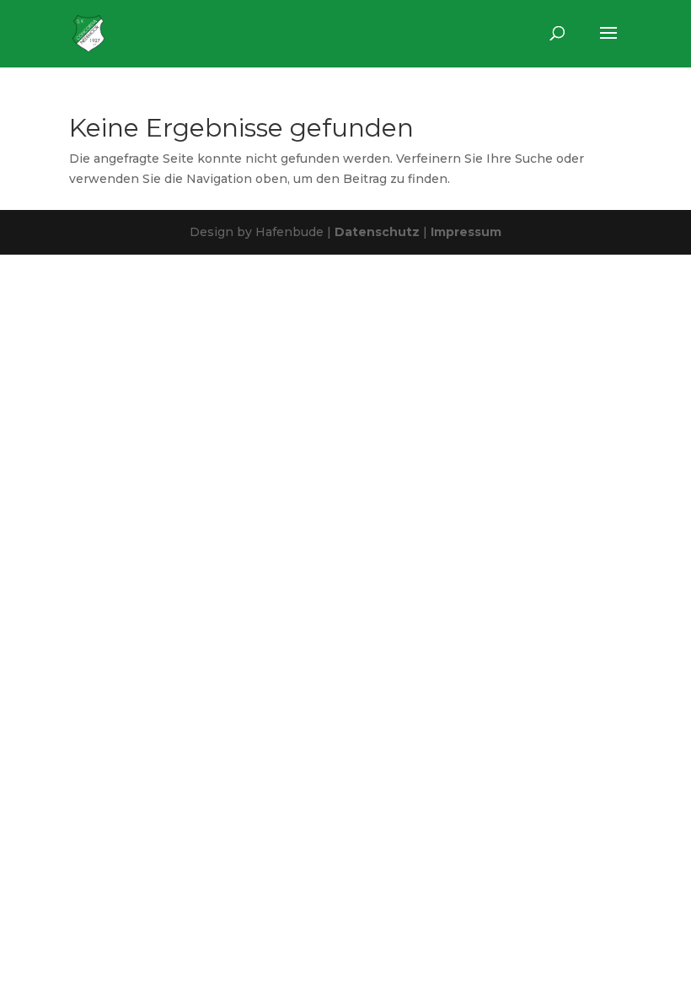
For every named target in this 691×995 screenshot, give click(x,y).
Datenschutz (377, 231)
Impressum (466, 231)
